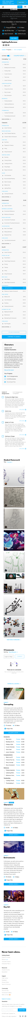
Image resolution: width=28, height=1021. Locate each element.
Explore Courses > (6, 999)
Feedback (4, 980)
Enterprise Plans (6, 963)
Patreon (4, 959)
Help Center (5, 978)
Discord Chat (5, 990)
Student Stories (6, 969)
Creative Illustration (10, 349)
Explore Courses (6, 957)
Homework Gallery (7, 992)
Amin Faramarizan (21, 22)
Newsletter (4, 972)
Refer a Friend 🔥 (6, 994)
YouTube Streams (6, 961)
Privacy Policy (5, 982)
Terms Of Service (6, 984)
